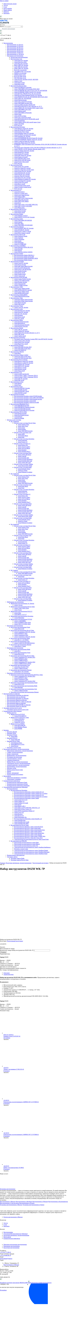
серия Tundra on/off (20, 274)
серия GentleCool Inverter (21, 374)
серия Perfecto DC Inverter (22, 364)
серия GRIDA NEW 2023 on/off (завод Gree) (27, 122)
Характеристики (9, 974)
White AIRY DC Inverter (21, 68)
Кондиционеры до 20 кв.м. (15, 44)
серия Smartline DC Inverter (22, 136)
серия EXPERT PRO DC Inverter (24, 228)
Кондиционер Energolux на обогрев (18, 695)
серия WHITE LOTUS (21, 215)
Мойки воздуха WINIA (18, 724)
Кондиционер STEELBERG (19, 295)
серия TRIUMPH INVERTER (23, 220)
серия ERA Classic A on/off (22, 233)
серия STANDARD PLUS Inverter (24, 410)
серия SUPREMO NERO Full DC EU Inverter (27, 92)
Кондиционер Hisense (17, 226)
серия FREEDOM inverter (21, 296)
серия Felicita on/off (20, 111)
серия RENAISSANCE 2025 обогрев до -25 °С (28, 106)
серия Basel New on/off (21, 344)
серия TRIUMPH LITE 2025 (22, 109)
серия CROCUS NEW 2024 (22, 624)
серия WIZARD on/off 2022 (22, 348)
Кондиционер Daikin (17, 253)
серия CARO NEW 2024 (21, 608)
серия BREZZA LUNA (17, 744)
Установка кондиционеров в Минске (11, 1204)
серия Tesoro (18, 610)
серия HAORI (18, 249)
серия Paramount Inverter (21, 321)
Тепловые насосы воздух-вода (13, 708)
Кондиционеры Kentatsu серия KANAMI (26, 402)
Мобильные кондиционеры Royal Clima (23, 606)
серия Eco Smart (22, 470)
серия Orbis (17, 613)
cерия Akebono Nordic (20, 236)
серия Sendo (17, 241)
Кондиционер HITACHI (18, 234)
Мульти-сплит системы (14, 420)
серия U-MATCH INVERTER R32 (24, 643)
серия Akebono (18, 238)
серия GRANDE (19, 124)
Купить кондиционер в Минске (13, 1217)
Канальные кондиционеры (15, 648)
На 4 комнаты (15, 524)
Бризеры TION (11, 733)
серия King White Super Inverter (23, 301)
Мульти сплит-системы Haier (23, 453)
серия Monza (18, 383)
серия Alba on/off (19, 304)
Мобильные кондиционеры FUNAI (21, 619)
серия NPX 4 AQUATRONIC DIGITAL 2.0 (27, 807)
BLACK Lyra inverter (20, 70)
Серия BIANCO (19, 720)
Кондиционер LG (16, 190)
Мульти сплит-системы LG (22, 443)
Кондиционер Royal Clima (18, 86)
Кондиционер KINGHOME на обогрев (19, 705)
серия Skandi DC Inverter (21, 152)
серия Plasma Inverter (20, 413)
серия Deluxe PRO (19, 196)
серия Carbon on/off (20, 336)
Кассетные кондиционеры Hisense (21, 644)
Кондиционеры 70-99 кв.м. (15, 52)
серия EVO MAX (19, 192)
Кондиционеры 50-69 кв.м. (15, 51)
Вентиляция (7, 776)
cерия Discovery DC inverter (22, 177)
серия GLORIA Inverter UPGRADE (24, 105)
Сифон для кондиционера (15, 752)
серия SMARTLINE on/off (22, 158)
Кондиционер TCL (16, 372)
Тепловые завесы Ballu (17, 858)
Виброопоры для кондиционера (16, 755)
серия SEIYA (18, 250)
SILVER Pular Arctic (20, 78)
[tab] (36, 973)
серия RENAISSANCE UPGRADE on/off (26, 119)
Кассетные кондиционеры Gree (20, 641)
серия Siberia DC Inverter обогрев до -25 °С (27, 333)
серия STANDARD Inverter (22, 409)
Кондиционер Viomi (17, 306)
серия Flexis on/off (19, 272)
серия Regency (18, 814)
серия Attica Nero (23, 426)
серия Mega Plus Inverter (21, 200)
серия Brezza (14, 746)
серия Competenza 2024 (21, 635)
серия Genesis (18, 222)
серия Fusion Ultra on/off (21, 162)
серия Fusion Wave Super (21, 131)
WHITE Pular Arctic (20, 74)
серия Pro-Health (19, 418)
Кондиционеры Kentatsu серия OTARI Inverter (28, 396)
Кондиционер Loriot (17, 309)
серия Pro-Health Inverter (21, 415)
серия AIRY (21, 434)
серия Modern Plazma (20, 727)
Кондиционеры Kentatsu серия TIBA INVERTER (29, 397)
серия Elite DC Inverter (21, 378)
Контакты (6, 13)
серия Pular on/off (19, 82)
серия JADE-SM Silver (24, 454)
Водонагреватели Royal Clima (20, 825)
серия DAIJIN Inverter (20, 390)
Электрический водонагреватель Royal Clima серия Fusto (31, 839)
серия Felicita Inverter (20, 100)
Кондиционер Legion (17, 382)
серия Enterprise (22, 440)
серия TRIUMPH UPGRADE (23, 112)
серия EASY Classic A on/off (22, 231)
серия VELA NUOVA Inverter (23, 101)
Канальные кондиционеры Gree (20, 665)
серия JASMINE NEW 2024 (22, 622)
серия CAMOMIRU (20, 621)
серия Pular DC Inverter (21, 60)
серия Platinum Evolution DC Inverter (25, 179)
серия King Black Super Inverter (23, 299)
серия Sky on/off (19, 318)
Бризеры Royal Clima (13, 741)
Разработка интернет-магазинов (14, 1282)
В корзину (3, 952)
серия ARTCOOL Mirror (21, 201)
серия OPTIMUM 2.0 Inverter (22, 87)
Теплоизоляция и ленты (14, 758)
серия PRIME (18, 728)
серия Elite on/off (19, 380)
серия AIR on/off (19, 334)
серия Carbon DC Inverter (21, 331)
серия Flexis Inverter (20, 264)
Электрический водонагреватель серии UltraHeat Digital (31, 850)
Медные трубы (11, 768)
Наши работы (8, 10)
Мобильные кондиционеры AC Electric (22, 603)
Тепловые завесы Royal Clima (19, 860)
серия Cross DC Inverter (21, 307)
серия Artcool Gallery (24, 447)
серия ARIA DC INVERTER (22, 98)
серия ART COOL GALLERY (23, 206)
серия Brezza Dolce (16, 743)
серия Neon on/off (19, 317)
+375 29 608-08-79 (5, 38)
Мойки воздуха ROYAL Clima (20, 717)
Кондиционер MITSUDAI (18, 209)
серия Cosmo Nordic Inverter (22, 279)
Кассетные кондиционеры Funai (20, 627)
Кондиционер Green (17, 219)
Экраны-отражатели (13, 760)
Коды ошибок (8, 8)
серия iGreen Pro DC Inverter (22, 171)
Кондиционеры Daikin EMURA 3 (24, 255)
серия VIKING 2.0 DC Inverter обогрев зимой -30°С (29, 149)
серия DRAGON (19, 629)
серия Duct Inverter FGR (21, 667)
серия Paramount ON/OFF (21, 325)
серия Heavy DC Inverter (21, 671)
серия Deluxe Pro (23, 445)
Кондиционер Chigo (17, 298)
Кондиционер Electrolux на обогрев (17, 698)
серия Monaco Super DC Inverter (23, 128)
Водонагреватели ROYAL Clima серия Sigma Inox (29, 833)
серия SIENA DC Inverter (21, 366)
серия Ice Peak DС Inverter (22, 176)
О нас (5, 7)
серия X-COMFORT (20, 244)
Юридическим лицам (10, 3)
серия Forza (17, 385)
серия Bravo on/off (19, 184)
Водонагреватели (12, 788)
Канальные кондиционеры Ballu (20, 649)
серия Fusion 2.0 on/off (21, 157)
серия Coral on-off (19, 276)
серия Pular (21, 437)
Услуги (6, 5)
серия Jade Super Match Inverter (23, 266)
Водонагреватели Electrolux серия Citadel (26, 798)
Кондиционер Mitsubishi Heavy (20, 404)
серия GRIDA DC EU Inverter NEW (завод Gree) (28, 108)
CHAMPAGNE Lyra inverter (22, 71)
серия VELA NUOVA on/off (22, 117)
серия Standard (22, 450)
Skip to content (4, 0)
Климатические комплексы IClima (17, 784)
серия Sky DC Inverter (20, 314)
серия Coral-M (22, 456)
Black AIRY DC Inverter (21, 65)
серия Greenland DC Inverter (22, 181)
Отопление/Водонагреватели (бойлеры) (16, 787)
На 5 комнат (14, 570)
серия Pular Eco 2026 (20, 62)
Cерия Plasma (18, 416)
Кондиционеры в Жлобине (24, 1201)
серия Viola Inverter (20, 283)
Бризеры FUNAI (12, 735)
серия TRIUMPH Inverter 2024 (23, 103)
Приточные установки (14, 779)
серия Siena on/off (19, 371)
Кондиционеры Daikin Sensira (23, 260)
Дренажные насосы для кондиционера (18, 763)
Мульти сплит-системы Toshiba (23, 464)
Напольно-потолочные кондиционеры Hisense (25, 692)
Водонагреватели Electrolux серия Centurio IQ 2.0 (29, 792)
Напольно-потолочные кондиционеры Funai (24, 682)
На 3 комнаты (15, 473)
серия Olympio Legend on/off (22, 187)
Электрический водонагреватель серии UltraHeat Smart (30, 853)
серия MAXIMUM (19, 725)
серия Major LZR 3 (19, 806)
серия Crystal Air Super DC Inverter (24, 141)
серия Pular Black (23, 435)
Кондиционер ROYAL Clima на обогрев (19, 701)
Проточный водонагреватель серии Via (26, 845)
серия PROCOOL (19, 207)
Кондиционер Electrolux (18, 127)
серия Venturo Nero (23, 424)
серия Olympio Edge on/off (22, 185)
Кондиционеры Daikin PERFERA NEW (26, 258)
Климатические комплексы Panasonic (18, 785)
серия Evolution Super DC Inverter (24, 150)
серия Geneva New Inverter (22, 340)
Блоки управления (12, 754)
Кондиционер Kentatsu (17, 394)
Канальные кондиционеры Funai (20, 652)
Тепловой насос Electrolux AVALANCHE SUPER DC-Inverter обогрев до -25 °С (38, 147)
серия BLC (17, 651)
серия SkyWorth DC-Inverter (22, 130)
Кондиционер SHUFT (17, 352)
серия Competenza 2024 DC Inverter (24, 636)
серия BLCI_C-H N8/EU (21, 640)
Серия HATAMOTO (20, 716)
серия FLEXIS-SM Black (25, 459)
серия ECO (17, 203)
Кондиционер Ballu (16, 165)
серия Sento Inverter (20, 211)
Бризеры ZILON (12, 731)
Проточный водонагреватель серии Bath (26, 842)
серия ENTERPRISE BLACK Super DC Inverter (28, 138)
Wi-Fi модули (18, 125)
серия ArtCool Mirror (24, 448)
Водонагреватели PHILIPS (19, 841)
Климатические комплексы (12, 781)
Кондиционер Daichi (17, 328)
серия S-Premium (19, 239)
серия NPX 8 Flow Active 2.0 (22, 809)
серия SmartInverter (20, 820)
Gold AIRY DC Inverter (21, 67)
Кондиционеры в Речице (26, 1203)
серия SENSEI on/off (20, 393)
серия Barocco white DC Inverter (23, 363)
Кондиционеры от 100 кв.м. (15, 54)
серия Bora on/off (19, 84)
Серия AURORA (19, 719)
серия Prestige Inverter (20, 282)
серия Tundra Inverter (20, 271)
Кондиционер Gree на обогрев (16, 697)
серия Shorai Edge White (25, 466)
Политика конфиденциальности (41, 1282)
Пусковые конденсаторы (14, 757)
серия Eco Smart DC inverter (22, 168)
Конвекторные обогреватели (15, 855)
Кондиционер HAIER (17, 261)
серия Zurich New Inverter (21, 342)
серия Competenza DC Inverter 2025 (24, 657)
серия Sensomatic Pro (20, 817)
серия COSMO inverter (21, 285)
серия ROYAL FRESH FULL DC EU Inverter (27, 93)
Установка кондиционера (7, 1189)
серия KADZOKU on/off (21, 391)
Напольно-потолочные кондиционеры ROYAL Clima (27, 674)
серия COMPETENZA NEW (22, 663)
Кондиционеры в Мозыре (40, 1201)
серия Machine (18, 687)
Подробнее (7, 1038)
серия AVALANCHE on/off (22, 160)
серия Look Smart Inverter (21, 195)
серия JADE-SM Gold (24, 462)
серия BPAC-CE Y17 (20, 614)
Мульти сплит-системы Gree (22, 432)
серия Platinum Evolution (25, 472)
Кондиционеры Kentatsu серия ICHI (25, 401)
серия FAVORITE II (20, 350)
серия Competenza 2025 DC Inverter (24, 632)
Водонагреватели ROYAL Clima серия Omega (28, 831)
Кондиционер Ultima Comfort (19, 355)
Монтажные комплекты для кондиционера (20, 750)
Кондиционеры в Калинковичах (58, 1201)
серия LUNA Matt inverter (21, 280)
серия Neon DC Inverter (21, 312)
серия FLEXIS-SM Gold (25, 461)
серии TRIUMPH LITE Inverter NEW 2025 (26, 89)
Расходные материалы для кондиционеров (16, 749)
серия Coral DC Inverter (21, 263)
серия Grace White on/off (21, 291)
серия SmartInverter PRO (21, 823)
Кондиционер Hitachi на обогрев (17, 700)
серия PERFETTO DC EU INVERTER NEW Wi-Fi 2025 (31, 97)
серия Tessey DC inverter (21, 166)
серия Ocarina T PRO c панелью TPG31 (26, 377)
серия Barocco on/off (20, 367)
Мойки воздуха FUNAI (18, 714)
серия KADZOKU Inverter (22, 388)
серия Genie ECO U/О (20, 800)
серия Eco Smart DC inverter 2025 (24, 169)
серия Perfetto (22, 429)
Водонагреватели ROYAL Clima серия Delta (27, 828)
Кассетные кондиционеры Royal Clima (22, 630)
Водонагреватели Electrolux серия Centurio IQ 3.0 (29, 795)
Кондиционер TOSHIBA (18, 245)
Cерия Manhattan (19, 617)
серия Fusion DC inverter (21, 154)
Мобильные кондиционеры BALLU (21, 611)
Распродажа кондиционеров (19, 57)
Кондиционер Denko (17, 214)
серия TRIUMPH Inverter (25, 431)
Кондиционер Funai (16, 386)
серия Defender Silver (24, 469)
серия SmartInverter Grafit (21, 822)
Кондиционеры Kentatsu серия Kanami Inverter (28, 399)
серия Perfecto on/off (20, 369)
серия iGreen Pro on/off (21, 182)
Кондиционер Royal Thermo (19, 359)
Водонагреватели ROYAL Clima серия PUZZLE (28, 826)
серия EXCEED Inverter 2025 (23, 358)
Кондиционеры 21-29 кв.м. (15, 46)
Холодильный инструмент (15, 774)
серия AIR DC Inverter (20, 329)
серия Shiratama (18, 242)
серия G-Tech (18, 81)
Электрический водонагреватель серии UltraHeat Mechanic (32, 852)
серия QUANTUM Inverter (22, 268)
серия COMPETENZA (21, 660)
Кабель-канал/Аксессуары (15, 769)
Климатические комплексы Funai (17, 782)
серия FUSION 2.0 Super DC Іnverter (25, 135)
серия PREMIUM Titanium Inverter (24, 407)
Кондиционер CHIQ (17, 287)
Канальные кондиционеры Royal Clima (22, 655)
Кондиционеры (8, 43)
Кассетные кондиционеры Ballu (20, 638)
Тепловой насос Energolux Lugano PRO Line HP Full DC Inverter (33, 339)
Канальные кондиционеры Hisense (21, 670)
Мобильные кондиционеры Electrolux (22, 616)
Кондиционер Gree (16, 59)
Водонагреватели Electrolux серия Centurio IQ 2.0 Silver (30, 793)
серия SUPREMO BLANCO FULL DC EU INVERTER (30, 90)
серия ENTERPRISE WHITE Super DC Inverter (28, 139)
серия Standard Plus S (24, 451)
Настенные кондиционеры (15, 55)
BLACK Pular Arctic (20, 76)
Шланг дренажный (13, 773)
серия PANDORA (19, 120)
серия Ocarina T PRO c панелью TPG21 (26, 375)
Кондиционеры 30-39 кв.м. (15, 48)
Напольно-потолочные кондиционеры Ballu (24, 686)
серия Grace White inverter (22, 288)
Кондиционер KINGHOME (19, 277)
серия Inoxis (17, 804)
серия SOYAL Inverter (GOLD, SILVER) (26, 79)
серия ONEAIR (15, 739)
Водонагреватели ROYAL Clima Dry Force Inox (28, 838)
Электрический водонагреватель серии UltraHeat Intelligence (32, 847)
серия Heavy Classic (20, 646)
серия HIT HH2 (18, 223)
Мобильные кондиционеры (15, 602)
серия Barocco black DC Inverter (23, 361)
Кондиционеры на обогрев (12, 693)
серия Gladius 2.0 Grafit (21, 803)
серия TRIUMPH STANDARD (23, 225)
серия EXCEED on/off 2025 (22, 356)
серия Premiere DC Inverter (22, 310)
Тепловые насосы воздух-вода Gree (17, 709)
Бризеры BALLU (12, 738)
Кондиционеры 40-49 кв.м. (15, 49)
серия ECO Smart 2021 (21, 193)
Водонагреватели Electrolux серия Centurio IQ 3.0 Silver (30, 796)
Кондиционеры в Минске (7, 1201)
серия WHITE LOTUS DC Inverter (24, 217)
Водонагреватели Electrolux (19, 790)
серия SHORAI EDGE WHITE (23, 252)
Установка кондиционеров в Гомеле (33, 1204)
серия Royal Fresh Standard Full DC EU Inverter (28, 95)
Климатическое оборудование (13, 711)
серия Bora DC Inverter (21, 63)
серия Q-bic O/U (19, 812)
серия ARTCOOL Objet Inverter (23, 198)
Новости (6, 11)
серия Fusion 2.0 (22, 442)
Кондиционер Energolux (18, 337)
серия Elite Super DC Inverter (22, 155)
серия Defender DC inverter (22, 173)
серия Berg (17, 353)
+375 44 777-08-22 (5, 35)
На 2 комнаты (15, 421)
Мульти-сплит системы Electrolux (24, 439)
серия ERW (14, 736)
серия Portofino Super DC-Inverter (24, 133)
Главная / (3, 863)
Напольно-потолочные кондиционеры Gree (24, 689)
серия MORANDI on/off (21, 293)
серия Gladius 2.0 (19, 801)
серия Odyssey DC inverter (22, 174)
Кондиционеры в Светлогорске (9, 1203)
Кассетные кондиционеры (15, 625)
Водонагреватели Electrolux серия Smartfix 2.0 (28, 819)
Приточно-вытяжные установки (17, 777)
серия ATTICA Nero (20, 116)
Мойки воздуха (11, 712)
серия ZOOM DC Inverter (21, 230)
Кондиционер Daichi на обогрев (16, 706)
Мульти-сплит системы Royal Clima (25, 423)
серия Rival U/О (19, 815)
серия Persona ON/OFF (21, 326)
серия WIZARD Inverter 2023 (23, 347)
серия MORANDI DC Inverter (23, 290)
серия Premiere (18, 315)
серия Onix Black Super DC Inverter (24, 143)
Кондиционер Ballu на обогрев (16, 703)
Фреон (9, 771)
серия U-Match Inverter (21, 668)
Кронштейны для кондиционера (17, 766)
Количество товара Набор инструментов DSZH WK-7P (16, 950)
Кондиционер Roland (17, 345)
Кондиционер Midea (17, 320)
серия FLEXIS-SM (23, 458)
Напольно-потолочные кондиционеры (18, 673)
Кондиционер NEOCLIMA (19, 412)
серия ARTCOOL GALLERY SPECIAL (26, 204)
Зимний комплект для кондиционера (18, 765)
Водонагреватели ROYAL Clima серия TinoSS (28, 834)
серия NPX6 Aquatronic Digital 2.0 (24, 811)
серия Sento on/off (19, 212)
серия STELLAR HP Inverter (22, 269)
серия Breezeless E (19, 323)
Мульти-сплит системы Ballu (23, 467)
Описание (7, 973)
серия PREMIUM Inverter (21, 405)
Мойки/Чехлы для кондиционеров (17, 762)
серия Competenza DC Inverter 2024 (24, 662)
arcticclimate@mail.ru (6, 1258)
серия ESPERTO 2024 (20, 633)
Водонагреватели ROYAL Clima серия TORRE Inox (29, 836)
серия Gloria (17, 114)
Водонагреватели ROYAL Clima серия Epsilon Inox (29, 830)
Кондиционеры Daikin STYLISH (24, 257)
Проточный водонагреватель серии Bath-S (27, 844)
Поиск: (2, 26)
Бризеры (6, 730)
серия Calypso (18, 605)
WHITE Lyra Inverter (20, 73)
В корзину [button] (7, 1071)
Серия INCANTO (19, 722)
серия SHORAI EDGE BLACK (23, 247)
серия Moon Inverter (20, 302)
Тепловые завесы (12, 857)
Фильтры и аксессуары (14, 747)
